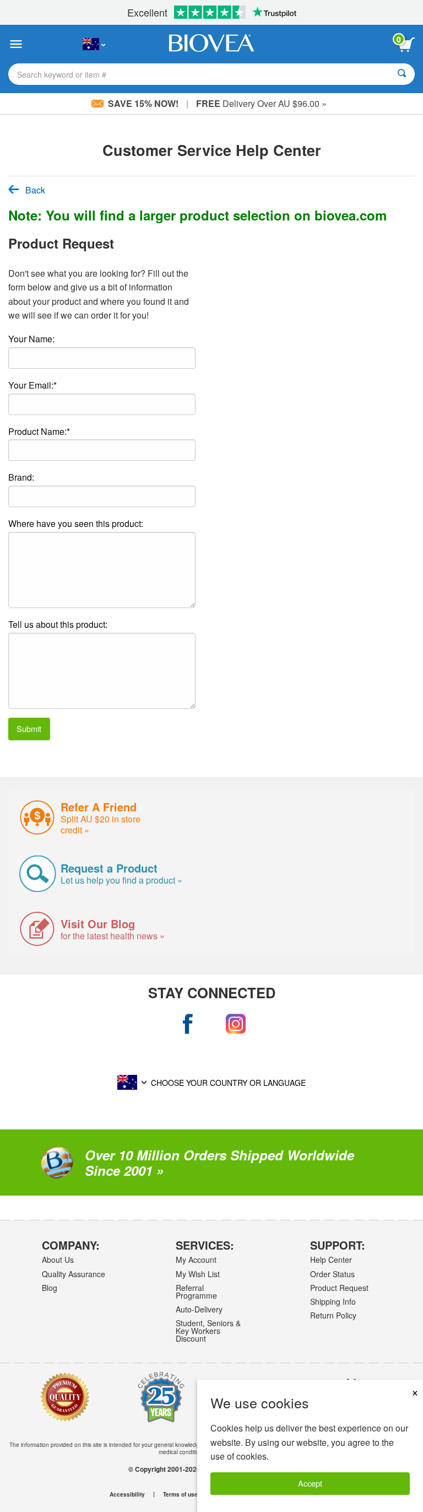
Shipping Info (333, 1301)
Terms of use (180, 1494)
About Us (58, 1259)
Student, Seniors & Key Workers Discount (208, 1330)
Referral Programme (196, 1291)
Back (35, 190)
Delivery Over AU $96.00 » (261, 103)
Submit (29, 728)
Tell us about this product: (57, 624)
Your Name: (31, 338)
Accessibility (127, 1494)
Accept (310, 1483)
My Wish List (198, 1273)
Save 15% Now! (143, 103)
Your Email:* (32, 385)
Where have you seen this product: (75, 523)
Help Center (331, 1259)
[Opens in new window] (187, 1024)
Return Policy (333, 1315)
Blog (49, 1287)
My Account (196, 1259)
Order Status (332, 1273)
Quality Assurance (73, 1273)
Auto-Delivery (199, 1309)
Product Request (339, 1287)
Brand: (21, 477)
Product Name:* (39, 431)
